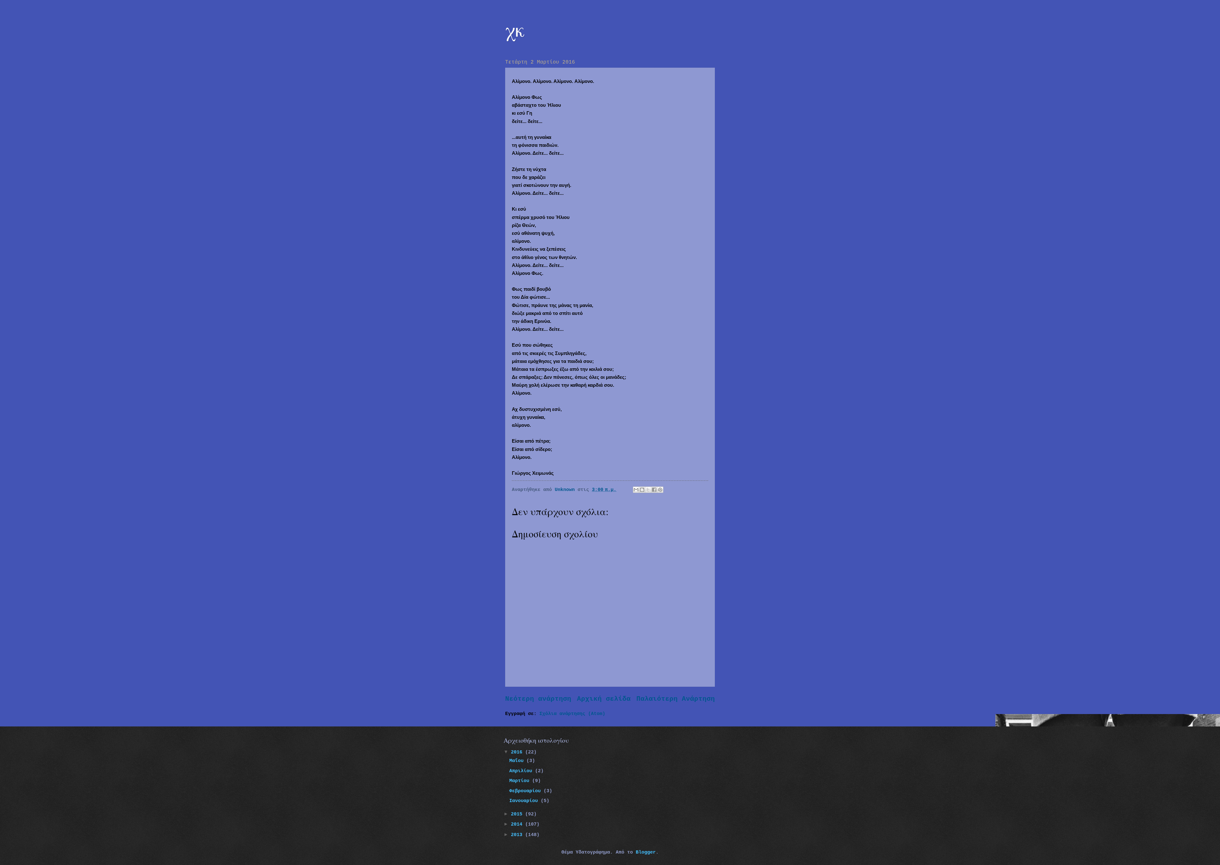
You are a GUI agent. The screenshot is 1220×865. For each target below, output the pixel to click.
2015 (518, 814)
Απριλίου (522, 770)
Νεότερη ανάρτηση (538, 699)
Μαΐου (517, 760)
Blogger (646, 852)
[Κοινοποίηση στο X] (648, 490)
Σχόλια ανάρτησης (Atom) (572, 713)
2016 (518, 752)
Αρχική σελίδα (604, 699)
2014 (518, 824)
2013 (518, 834)
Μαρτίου (520, 780)
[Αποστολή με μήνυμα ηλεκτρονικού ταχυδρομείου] (636, 490)
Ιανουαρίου (525, 800)
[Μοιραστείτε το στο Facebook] (654, 490)
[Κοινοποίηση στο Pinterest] (660, 490)
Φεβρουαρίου (526, 790)
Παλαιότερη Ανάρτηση (675, 699)
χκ (515, 29)
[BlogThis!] (642, 490)
